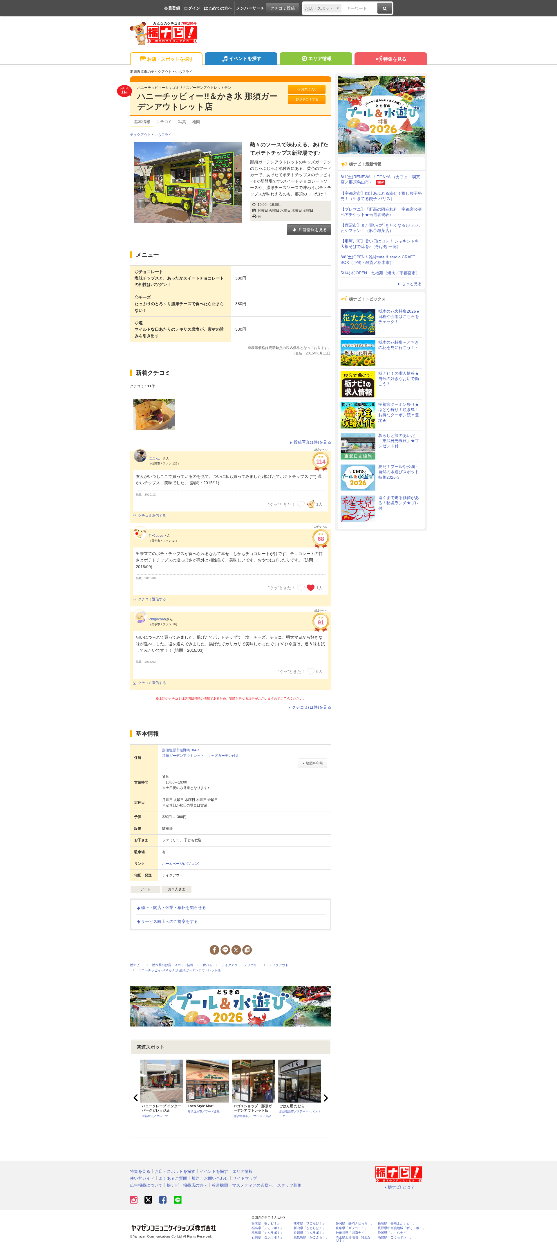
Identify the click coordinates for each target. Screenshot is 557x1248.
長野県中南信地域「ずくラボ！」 (402, 1228)
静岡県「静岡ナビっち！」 (355, 1223)
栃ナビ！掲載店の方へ (187, 1185)
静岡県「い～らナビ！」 (395, 1232)
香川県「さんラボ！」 (309, 1232)
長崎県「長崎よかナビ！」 (397, 1223)
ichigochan (157, 619)
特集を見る (394, 59)
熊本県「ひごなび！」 (309, 1223)
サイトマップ (245, 1178)
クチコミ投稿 (282, 8)
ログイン (192, 8)
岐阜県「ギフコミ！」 (352, 1228)
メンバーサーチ (250, 8)
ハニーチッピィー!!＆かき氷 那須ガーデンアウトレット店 (207, 101)
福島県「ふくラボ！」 (267, 1228)
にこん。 (155, 458)
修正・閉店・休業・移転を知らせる (173, 907)
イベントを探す (245, 58)
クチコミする (309, 99)
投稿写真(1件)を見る (312, 442)
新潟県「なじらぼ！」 (309, 1228)
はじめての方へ (218, 8)
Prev (136, 1098)
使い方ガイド (142, 1178)
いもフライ (163, 135)
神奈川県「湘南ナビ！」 (353, 1232)
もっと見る (412, 283)
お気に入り (309, 89)
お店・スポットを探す (170, 59)
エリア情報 (320, 58)
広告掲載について (146, 1185)
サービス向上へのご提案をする (169, 921)
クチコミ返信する (152, 516)
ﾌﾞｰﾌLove (156, 536)
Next (325, 1098)
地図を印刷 (314, 763)
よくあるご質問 (173, 1178)
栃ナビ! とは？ (401, 1187)
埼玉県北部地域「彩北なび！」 (353, 1239)
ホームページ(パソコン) (180, 864)
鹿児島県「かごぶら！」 (311, 1237)
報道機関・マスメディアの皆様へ (242, 1185)
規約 (195, 1178)
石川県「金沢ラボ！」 (267, 1237)
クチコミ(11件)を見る (311, 707)
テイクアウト (140, 135)
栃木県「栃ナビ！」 (266, 1223)
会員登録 (172, 8)
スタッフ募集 (289, 1185)
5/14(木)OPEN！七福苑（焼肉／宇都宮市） (380, 273)
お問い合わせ (216, 1178)
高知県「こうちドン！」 (395, 1237)
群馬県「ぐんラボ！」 (267, 1232)
